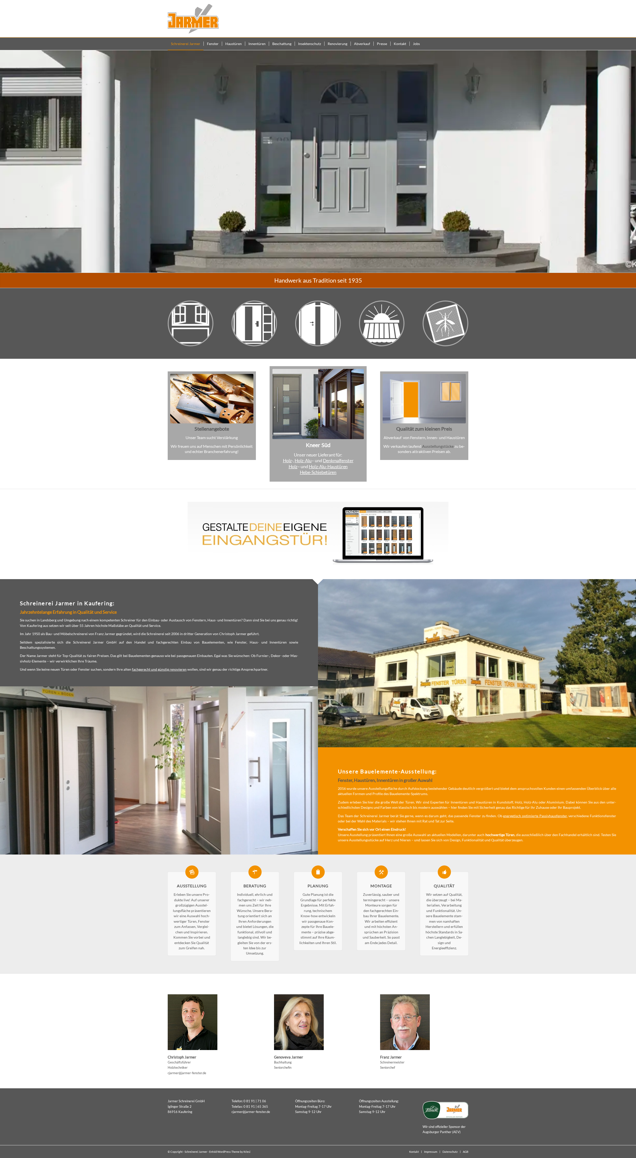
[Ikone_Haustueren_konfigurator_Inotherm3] (318, 534)
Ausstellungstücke (438, 446)
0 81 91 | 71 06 (254, 1101)
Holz (287, 460)
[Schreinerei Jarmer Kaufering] (193, 18)
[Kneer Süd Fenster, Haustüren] (318, 404)
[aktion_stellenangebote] (211, 398)
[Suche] (465, 44)
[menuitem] (185, 44)
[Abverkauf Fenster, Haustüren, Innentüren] (424, 398)
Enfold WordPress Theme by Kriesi (229, 1151)
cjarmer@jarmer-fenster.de (187, 1073)
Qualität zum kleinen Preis (424, 429)
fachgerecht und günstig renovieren (159, 669)
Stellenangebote (212, 429)
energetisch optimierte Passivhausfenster (535, 816)
